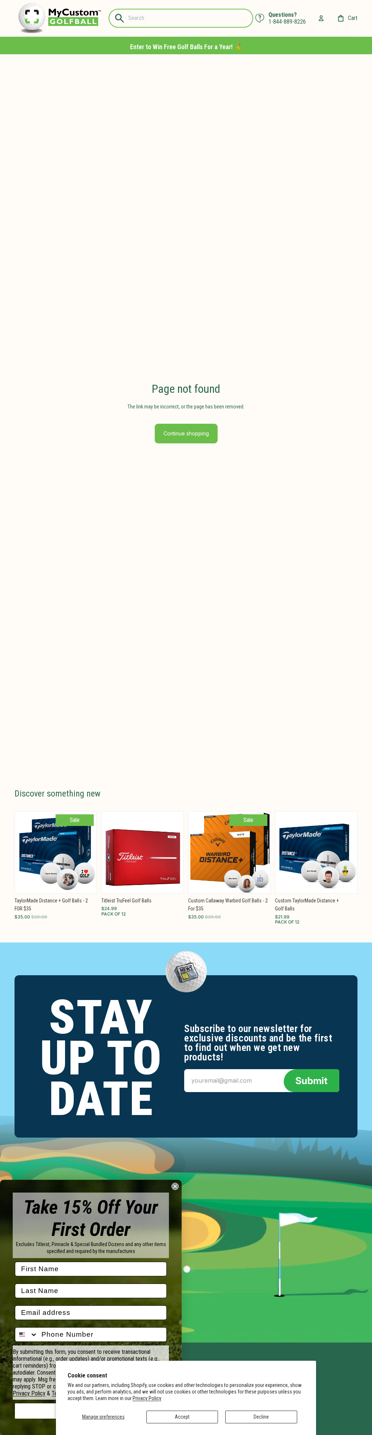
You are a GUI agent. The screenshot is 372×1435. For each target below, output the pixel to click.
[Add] (85, 882)
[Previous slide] (23, 853)
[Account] (321, 18)
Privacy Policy (147, 1398)
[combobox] (26, 1334)
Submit (311, 1080)
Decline (261, 1417)
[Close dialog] (175, 1186)
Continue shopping (186, 433)
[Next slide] (89, 853)
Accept (182, 1417)
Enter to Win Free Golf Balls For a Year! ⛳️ (186, 47)
